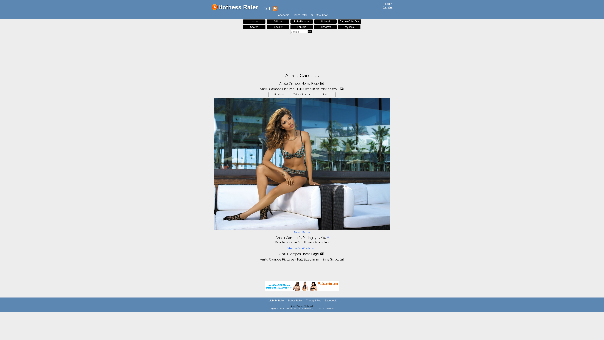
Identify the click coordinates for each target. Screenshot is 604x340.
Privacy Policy (307, 308)
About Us (330, 308)
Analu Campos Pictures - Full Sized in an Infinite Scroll (299, 89)
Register (387, 7)
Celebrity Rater (275, 300)
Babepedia (283, 15)
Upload (325, 21)
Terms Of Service (293, 308)
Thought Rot (313, 300)
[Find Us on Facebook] (269, 9)
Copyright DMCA (277, 308)
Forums (301, 27)
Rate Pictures (301, 21)
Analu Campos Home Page (299, 83)
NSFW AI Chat (319, 15)
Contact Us (319, 308)
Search (254, 27)
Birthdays (325, 27)
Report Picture (302, 232)
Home (254, 21)
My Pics (349, 27)
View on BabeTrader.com (302, 248)
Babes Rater (300, 15)
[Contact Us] (265, 9)
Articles (278, 21)
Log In (388, 3)
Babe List (277, 27)
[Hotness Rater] (236, 9)
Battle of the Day (350, 21)
